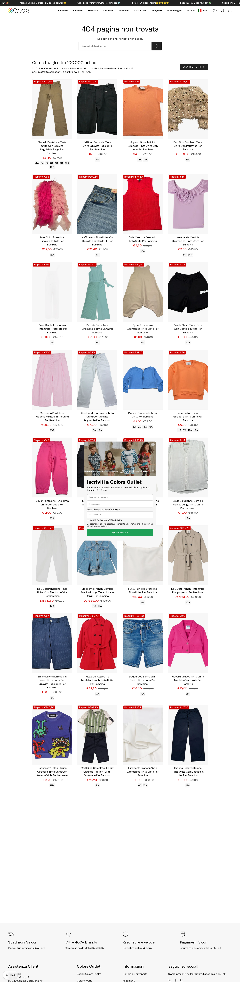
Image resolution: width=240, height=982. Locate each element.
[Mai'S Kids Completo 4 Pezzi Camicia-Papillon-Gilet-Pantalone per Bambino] (97, 735)
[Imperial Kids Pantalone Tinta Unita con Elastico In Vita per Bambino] (188, 735)
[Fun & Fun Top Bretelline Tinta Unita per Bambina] (143, 555)
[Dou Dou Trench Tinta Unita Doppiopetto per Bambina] (188, 555)
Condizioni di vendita (135, 974)
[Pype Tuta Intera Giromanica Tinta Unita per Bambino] (143, 292)
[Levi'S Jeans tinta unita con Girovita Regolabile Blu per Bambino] (97, 204)
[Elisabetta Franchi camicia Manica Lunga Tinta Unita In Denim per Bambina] (97, 555)
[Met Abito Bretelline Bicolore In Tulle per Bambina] (52, 204)
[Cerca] (157, 46)
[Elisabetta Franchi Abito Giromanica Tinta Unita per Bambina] (143, 735)
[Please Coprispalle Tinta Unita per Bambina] (143, 380)
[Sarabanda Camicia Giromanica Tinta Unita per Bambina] (188, 204)
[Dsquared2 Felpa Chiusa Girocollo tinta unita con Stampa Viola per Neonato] (52, 735)
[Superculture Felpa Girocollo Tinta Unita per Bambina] (188, 380)
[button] (63, 10)
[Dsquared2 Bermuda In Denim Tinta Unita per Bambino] (143, 643)
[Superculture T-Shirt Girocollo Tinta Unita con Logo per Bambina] (143, 109)
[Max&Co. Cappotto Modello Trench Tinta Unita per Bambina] (97, 643)
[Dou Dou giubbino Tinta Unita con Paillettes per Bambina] (188, 109)
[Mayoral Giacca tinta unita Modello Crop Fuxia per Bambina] (188, 643)
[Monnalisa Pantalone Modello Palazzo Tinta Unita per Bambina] (52, 380)
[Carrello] (230, 10)
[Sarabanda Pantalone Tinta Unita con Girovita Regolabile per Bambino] (97, 380)
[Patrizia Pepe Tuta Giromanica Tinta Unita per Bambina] (97, 292)
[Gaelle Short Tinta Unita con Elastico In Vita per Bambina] (188, 292)
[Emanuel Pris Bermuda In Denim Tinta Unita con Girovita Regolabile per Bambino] (52, 643)
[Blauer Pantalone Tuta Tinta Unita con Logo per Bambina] (52, 468)
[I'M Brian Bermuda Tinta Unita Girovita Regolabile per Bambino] (97, 109)
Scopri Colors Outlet (89, 974)
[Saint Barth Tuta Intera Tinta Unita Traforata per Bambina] (52, 292)
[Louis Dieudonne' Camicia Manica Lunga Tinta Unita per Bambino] (188, 468)
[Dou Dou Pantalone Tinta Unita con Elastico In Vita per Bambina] (52, 555)
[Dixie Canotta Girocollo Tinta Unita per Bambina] (143, 204)
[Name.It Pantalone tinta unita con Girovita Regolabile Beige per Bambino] (52, 109)
